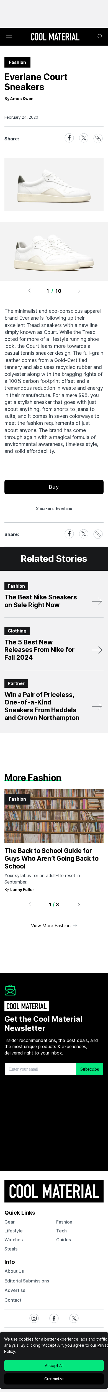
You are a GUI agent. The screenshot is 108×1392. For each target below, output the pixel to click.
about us (14, 1271)
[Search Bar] (100, 36)
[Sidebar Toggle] (8, 37)
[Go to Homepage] (55, 37)
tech (61, 1231)
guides (63, 1239)
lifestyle (13, 1231)
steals (10, 1249)
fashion (64, 1222)
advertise (14, 1290)
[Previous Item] (29, 290)
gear (9, 1222)
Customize (54, 1378)
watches (13, 1239)
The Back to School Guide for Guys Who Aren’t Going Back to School (51, 858)
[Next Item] (78, 290)
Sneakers (45, 508)
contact (12, 1300)
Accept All (54, 1365)
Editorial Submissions (26, 1281)
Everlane (64, 508)
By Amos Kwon (19, 98)
